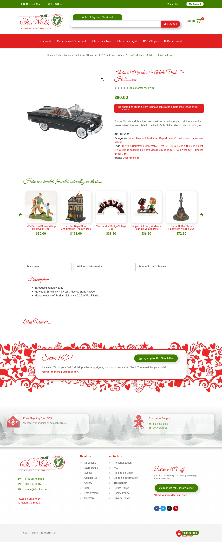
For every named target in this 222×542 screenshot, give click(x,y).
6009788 (126, 146)
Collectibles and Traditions (70, 55)
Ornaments (45, 41)
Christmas (138, 146)
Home (50, 55)
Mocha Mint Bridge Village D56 (111, 227)
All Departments (173, 41)
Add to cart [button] (40, 236)
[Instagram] (169, 508)
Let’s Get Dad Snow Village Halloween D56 (41, 227)
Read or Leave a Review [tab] (152, 266)
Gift (172, 149)
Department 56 (95, 55)
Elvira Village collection (127, 149)
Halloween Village (115, 55)
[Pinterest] (175, 508)
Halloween (183, 138)
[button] (102, 80)
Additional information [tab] (89, 266)
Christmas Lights (127, 41)
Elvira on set (196, 146)
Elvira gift (182, 146)
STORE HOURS (53, 4)
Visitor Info (173, 4)
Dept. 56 (163, 146)
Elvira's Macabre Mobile (155, 149)
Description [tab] (33, 266)
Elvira (173, 146)
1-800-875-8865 (30, 4)
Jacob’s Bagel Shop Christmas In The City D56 (76, 227)
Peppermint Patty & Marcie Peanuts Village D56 (146, 227)
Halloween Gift (184, 149)
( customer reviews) (142, 88)
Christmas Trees (102, 41)
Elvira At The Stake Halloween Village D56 (181, 227)
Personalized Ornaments (72, 41)
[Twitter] (163, 508)
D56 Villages (151, 41)
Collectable (151, 146)
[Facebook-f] (157, 508)
